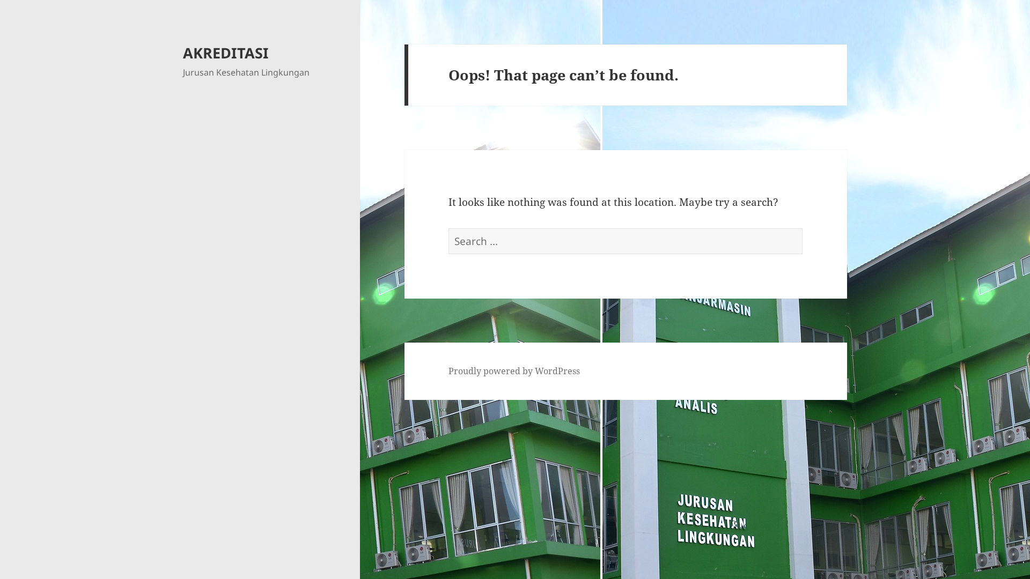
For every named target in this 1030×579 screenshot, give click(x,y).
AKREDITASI (226, 53)
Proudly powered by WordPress (514, 371)
